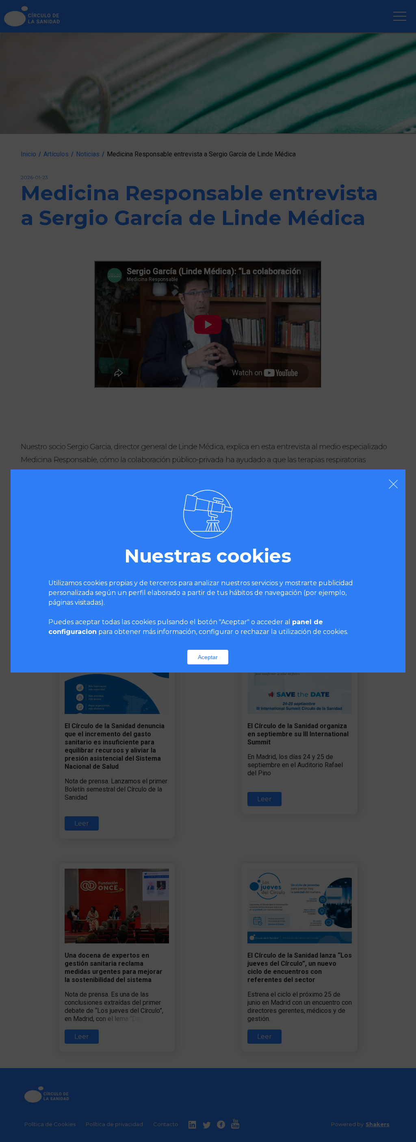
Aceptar (208, 657)
